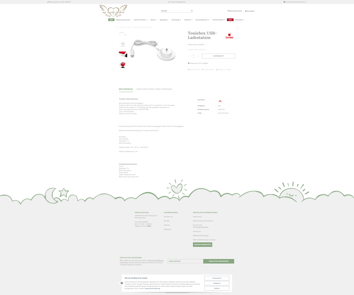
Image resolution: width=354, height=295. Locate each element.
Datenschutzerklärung (156, 260)
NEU (219, 106)
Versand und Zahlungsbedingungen (201, 226)
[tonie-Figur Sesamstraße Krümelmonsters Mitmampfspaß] (116, 27)
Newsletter (167, 229)
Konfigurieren (217, 283)
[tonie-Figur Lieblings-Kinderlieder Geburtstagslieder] (237, 27)
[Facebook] (148, 226)
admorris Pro (174, 292)
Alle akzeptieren (216, 278)
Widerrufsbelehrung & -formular (204, 240)
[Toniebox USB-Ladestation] (152, 53)
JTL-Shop (186, 292)
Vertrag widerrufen (202, 245)
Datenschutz (197, 217)
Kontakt (166, 221)
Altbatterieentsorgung (200, 236)
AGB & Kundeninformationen (203, 221)
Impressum (197, 231)
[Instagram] (150, 226)
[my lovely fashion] (113, 11)
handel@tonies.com (131, 151)
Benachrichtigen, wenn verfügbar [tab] (154, 89)
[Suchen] (192, 11)
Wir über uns (168, 217)
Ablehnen (216, 288)
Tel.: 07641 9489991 (141, 222)
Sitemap (167, 225)
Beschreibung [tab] (126, 89)
